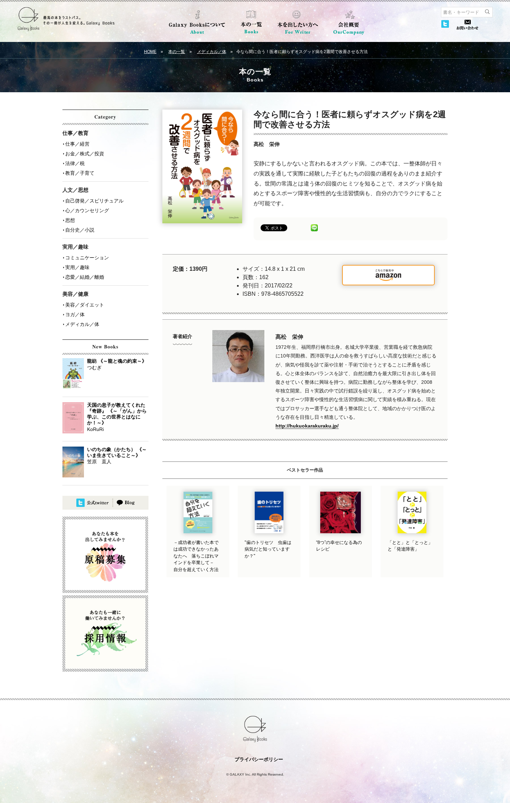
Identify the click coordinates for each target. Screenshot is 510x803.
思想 (70, 220)
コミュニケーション (87, 257)
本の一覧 (176, 51)
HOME (150, 51)
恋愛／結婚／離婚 (84, 277)
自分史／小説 (79, 230)
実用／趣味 (77, 267)
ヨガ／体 (75, 314)
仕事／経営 (77, 144)
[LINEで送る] (314, 227)
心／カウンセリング (87, 210)
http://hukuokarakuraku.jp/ (307, 426)
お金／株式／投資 (84, 153)
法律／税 (75, 163)
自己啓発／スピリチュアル (94, 201)
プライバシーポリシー (259, 759)
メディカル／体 (211, 51)
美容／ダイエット (84, 305)
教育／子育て (79, 173)
